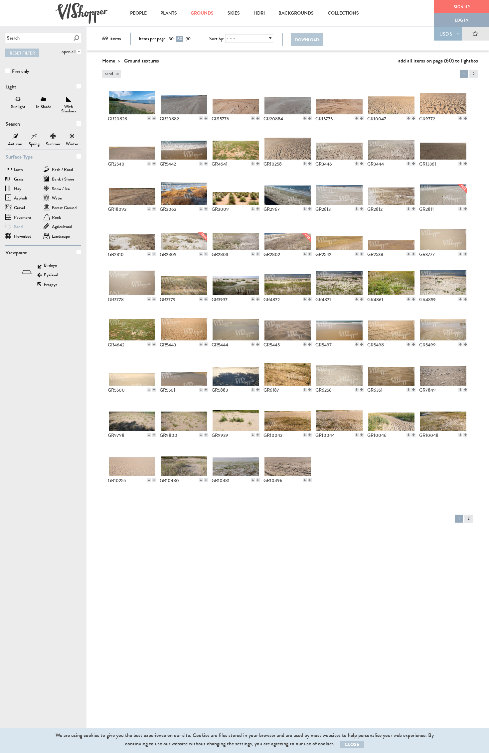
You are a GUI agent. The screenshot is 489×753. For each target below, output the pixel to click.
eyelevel (51, 275)
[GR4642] (132, 326)
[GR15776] (236, 100)
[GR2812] (391, 191)
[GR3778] (132, 281)
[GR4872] (287, 281)
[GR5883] (236, 372)
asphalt (21, 198)
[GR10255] (132, 462)
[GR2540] (132, 146)
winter (72, 137)
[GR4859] (443, 281)
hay (17, 189)
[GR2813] (339, 191)
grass (19, 179)
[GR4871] (339, 281)
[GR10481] (236, 462)
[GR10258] (287, 146)
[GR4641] (236, 146)
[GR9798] (132, 417)
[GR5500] (132, 372)
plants (168, 13)
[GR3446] (339, 146)
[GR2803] (236, 236)
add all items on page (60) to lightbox (438, 60)
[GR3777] (443, 236)
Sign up (462, 7)
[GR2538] (391, 236)
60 (179, 39)
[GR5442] (184, 146)
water (57, 198)
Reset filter (22, 53)
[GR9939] (236, 417)
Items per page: (152, 39)
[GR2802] (287, 236)
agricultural (62, 227)
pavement (23, 217)
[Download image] (149, 118)
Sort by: (216, 39)
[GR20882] (184, 100)
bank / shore (63, 179)
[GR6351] (391, 372)
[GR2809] (184, 236)
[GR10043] (287, 417)
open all (69, 52)
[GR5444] (236, 326)
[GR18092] (132, 191)
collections (343, 13)
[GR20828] (132, 100)
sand (18, 227)
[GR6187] (287, 372)
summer (53, 137)
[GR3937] (236, 281)
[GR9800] (184, 417)
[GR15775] (339, 100)
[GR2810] (132, 236)
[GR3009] (236, 191)
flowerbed (22, 236)
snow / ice (61, 189)
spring (34, 137)
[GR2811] (443, 191)
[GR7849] (443, 372)
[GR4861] (391, 281)
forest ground (64, 208)
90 (188, 39)
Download (307, 40)
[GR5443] (184, 326)
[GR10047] (391, 100)
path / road (62, 170)
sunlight (18, 100)
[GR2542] (339, 236)
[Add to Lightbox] (154, 118)
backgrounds (296, 13)
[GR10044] (339, 417)
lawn (18, 170)
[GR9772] (443, 100)
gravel (19, 208)
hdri (259, 13)
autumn (15, 137)
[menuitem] (138, 13)
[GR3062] (184, 191)
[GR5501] (184, 372)
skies (234, 13)
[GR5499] (443, 326)
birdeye (50, 265)
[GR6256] (339, 372)
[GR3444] (391, 146)
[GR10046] (391, 417)
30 (171, 39)
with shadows (69, 100)
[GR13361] (443, 146)
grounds (202, 13)
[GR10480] (184, 462)
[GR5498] (391, 326)
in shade (43, 100)
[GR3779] (184, 281)
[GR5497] (339, 326)
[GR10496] (287, 462)
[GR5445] (287, 326)
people (138, 13)
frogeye (51, 285)
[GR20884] (287, 100)
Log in (461, 20)
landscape (61, 236)
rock (56, 217)
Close (352, 744)
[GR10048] (443, 417)
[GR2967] (287, 191)
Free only (20, 71)
